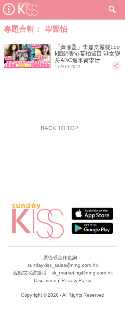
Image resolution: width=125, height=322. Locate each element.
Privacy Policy (76, 280)
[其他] (116, 69)
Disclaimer (45, 280)
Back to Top (59, 128)
